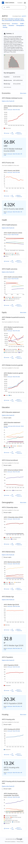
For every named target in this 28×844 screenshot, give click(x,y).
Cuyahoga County (18, 19)
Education (11, 25)
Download (7, 133)
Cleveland (10, 19)
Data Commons (9, 2)
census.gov (9, 109)
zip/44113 (24, 16)
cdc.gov (9, 234)
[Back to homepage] (3, 3)
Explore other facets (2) (8, 101)
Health (22, 23)
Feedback (20, 2)
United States (8, 20)
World (22, 20)
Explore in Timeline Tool (19, 133)
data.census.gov (16, 426)
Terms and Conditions (10, 841)
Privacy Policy (20, 841)
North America (17, 20)
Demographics (20, 25)
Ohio (3, 20)
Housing (5, 27)
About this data (16, 109)
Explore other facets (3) (8, 554)
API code (13, 133)
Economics (15, 23)
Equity (4, 25)
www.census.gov (7, 87)
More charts (23, 93)
